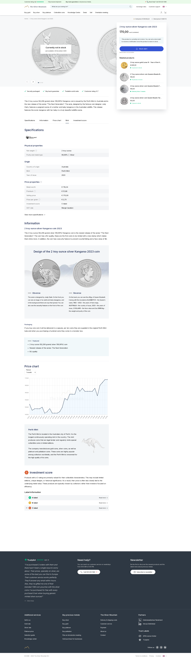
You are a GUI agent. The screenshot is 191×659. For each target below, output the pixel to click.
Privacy (151, 656)
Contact (103, 635)
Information (43, 120)
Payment (103, 627)
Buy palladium (67, 631)
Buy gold (27, 12)
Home (26, 18)
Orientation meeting (101, 12)
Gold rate (27, 624)
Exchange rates (141, 6)
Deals (85, 12)
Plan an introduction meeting (71, 635)
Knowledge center (30, 639)
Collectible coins (59, 12)
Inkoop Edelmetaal (149, 624)
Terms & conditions (141, 656)
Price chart (57, 120)
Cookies (158, 656)
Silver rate (27, 627)
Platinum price (29, 631)
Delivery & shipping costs (108, 620)
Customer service (106, 624)
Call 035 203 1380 (89, 572)
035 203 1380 (162, 2)
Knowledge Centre (74, 12)
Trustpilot (146, 640)
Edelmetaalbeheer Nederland (152, 620)
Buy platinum (47, 12)
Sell (91, 12)
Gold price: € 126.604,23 (142, 19)
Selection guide (29, 635)
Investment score (79, 120)
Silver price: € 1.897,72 (160, 19)
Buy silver (36, 12)
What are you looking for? (60, 6)
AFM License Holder (149, 636)
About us (103, 631)
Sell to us (27, 620)
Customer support (154, 6)
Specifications (29, 120)
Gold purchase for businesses (72, 639)
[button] (27, 82)
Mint (67, 120)
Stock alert (142, 49)
